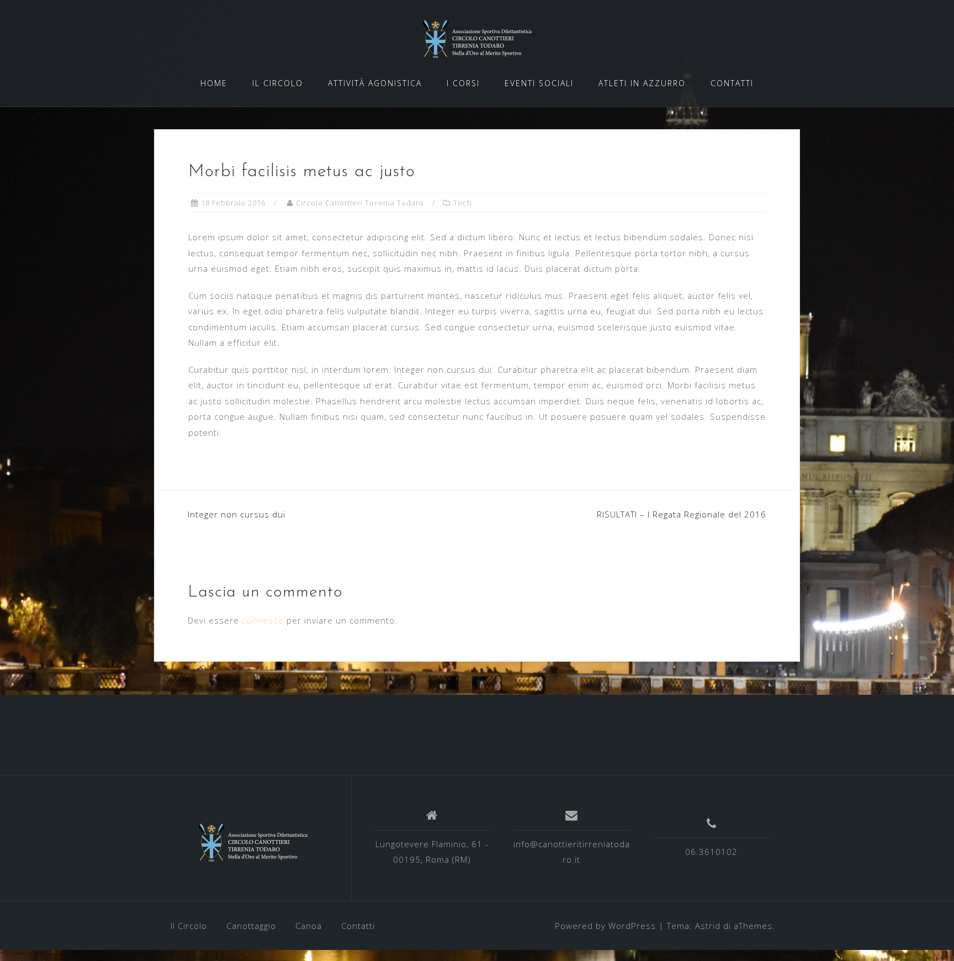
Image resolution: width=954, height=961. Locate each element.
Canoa (308, 925)
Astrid (707, 925)
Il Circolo (189, 925)
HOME (213, 83)
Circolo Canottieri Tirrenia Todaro (360, 203)
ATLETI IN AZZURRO (642, 83)
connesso (263, 620)
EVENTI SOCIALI (539, 83)
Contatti (358, 925)
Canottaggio (251, 925)
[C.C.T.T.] (253, 842)
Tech (462, 203)
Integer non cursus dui (236, 514)
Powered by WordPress (605, 925)
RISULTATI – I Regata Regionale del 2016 (681, 514)
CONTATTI (732, 83)
